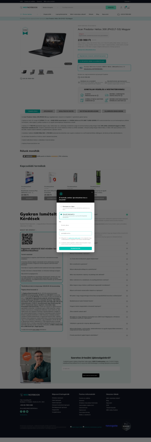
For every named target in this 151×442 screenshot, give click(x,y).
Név (60, 221)
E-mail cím (62, 229)
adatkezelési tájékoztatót (74, 238)
